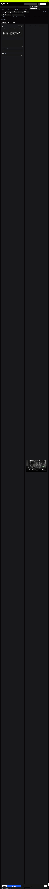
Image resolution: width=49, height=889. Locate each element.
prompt (3, 28)
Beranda (2, 9)
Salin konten (19, 14)
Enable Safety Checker (8, 888)
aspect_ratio (4, 48)
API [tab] (9, 22)
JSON (45, 25)
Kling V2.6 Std (17, 9)
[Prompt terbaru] (19, 29)
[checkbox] (2, 888)
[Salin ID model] (43, 12)
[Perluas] (22, 29)
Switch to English (33, 8)
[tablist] (12, 22)
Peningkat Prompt (14, 28)
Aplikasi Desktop (23, 7)
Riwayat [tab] (13, 22)
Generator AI (14, 7)
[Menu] (47, 4)
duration (3, 53)
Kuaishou (12, 9)
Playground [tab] (4, 22)
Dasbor (2, 7)
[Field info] (5, 28)
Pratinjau (41, 25)
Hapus (4, 886)
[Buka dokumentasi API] (46, 12)
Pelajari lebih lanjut (27, 887)
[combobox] (18, 12)
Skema (14, 14)
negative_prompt (5, 38)
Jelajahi (7, 7)
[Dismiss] (38, 6)
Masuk (43, 3)
